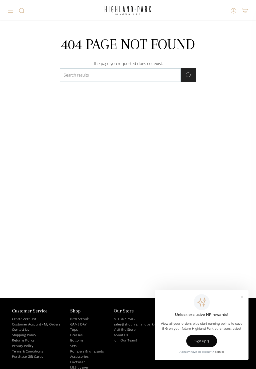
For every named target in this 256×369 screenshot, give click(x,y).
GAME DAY (78, 324)
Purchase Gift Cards (27, 356)
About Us (121, 335)
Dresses (76, 335)
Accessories (79, 356)
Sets (73, 345)
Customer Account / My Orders (36, 324)
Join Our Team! (125, 340)
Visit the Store (125, 329)
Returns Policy (23, 340)
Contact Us (20, 329)
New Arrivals (80, 318)
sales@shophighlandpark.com (137, 324)
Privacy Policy (22, 345)
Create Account (24, 318)
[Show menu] (11, 11)
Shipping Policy (24, 335)
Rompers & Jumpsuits (87, 351)
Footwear (77, 362)
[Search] (188, 75)
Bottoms (77, 340)
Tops (74, 329)
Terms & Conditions (27, 351)
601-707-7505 (124, 318)
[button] (22, 11)
